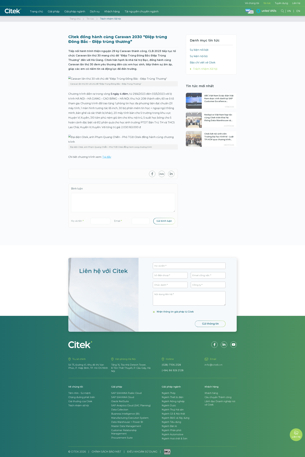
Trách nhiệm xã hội (78, 405)
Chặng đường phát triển (81, 397)
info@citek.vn (214, 364)
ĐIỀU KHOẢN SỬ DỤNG (142, 451)
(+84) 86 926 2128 (173, 370)
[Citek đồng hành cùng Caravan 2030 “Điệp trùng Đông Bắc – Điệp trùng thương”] (152, 174)
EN (298, 11)
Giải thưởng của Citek (80, 401)
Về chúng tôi (252, 3)
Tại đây (106, 156)
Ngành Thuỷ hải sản (173, 409)
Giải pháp (54, 11)
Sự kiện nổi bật (199, 49)
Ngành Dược (169, 405)
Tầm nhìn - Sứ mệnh (79, 393)
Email (118, 221)
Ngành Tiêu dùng (171, 422)
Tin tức (267, 3)
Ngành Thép (169, 393)
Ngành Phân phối (171, 430)
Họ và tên (77, 221)
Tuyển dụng (281, 3)
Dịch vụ (95, 11)
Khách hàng (112, 11)
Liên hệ (296, 3)
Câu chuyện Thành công (218, 397)
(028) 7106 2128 (171, 364)
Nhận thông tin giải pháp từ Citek (175, 311)
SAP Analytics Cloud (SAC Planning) (131, 405)
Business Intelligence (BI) (125, 413)
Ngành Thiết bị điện (172, 397)
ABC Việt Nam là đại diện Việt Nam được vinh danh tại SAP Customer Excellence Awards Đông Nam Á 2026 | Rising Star (219, 101)
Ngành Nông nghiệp (173, 401)
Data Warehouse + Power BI (127, 422)
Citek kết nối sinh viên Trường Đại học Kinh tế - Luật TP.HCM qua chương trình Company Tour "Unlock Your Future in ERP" (219, 139)
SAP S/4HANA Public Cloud (126, 393)
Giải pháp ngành (74, 11)
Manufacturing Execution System (130, 417)
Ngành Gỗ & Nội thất (173, 413)
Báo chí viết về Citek (202, 62)
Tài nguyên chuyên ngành (142, 11)
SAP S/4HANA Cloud (122, 397)
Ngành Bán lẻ (169, 426)
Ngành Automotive (172, 434)
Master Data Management (126, 426)
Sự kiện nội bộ (199, 56)
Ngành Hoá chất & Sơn (174, 438)
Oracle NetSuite (120, 401)
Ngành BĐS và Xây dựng (175, 417)
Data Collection (119, 409)
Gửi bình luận (164, 221)
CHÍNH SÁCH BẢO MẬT (106, 451)
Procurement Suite (122, 437)
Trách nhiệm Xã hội (205, 68)
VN (289, 11)
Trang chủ (36, 11)
